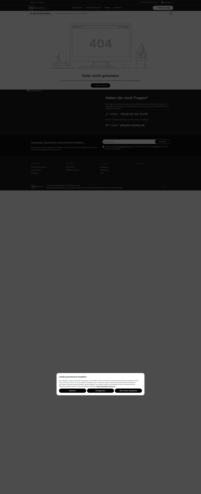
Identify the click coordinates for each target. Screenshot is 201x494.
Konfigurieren (100, 390)
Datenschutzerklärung (102, 386)
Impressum (112, 386)
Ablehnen (72, 390)
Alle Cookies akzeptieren (128, 390)
